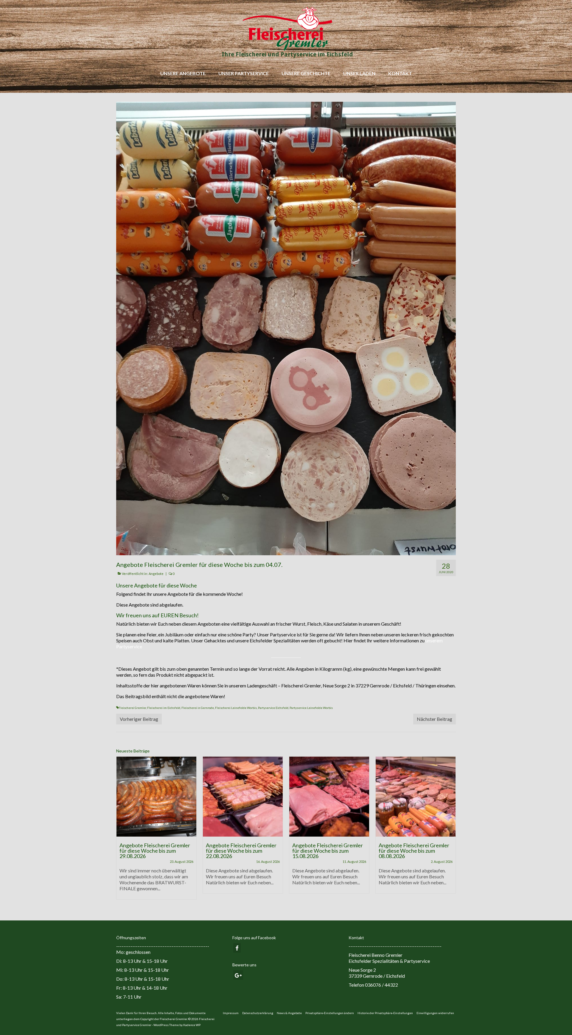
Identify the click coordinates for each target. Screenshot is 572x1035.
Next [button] (450, 831)
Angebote (156, 574)
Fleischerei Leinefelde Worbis (236, 707)
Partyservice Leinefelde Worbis (311, 707)
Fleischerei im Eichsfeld (163, 707)
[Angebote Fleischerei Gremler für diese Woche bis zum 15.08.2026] (243, 797)
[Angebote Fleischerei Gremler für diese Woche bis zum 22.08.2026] (156, 797)
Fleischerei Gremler (132, 707)
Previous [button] (121, 831)
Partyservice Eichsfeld (273, 707)
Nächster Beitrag (434, 719)
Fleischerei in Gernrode (197, 707)
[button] (330, 1013)
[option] (156, 828)
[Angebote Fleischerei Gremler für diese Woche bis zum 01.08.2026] (416, 797)
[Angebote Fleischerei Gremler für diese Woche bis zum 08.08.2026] (329, 797)
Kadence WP (191, 1025)
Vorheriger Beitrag (139, 719)
